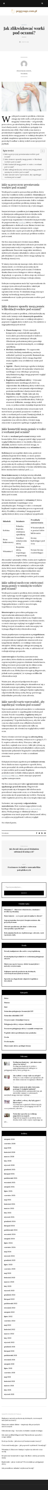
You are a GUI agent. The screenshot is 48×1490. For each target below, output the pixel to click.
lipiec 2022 (8, 1316)
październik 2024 (10, 1230)
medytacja (6, 775)
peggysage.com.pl (24, 71)
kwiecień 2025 (9, 1204)
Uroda (24, 24)
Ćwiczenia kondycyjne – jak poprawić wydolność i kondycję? (24, 1445)
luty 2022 (7, 1338)
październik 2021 (10, 1355)
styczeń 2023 (9, 1291)
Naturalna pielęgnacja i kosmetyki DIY (18, 1011)
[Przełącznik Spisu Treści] (41, 151)
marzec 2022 (9, 1334)
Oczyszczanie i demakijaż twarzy (16, 1020)
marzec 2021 (9, 1386)
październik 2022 (10, 1303)
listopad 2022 (9, 1299)
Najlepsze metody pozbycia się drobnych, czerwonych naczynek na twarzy (20, 972)
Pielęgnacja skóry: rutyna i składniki (18, 1024)
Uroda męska (9, 1042)
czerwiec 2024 (9, 1247)
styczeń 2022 (9, 1342)
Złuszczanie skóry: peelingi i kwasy (17, 1046)
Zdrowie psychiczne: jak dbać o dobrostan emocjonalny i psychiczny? (20, 928)
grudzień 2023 (9, 1260)
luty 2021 (7, 1390)
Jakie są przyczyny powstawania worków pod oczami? (21, 155)
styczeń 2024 (9, 1256)
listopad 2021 (9, 1351)
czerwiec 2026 (9, 1144)
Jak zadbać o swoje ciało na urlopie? (27, 1076)
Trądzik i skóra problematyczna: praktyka (20, 1033)
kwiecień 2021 (9, 1381)
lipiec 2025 (8, 1191)
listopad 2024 (9, 1226)
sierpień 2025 (9, 1187)
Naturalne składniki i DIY (13, 1016)
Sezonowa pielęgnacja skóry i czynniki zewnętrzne (23, 1029)
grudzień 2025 (9, 1170)
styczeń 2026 (9, 1165)
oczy (31, 469)
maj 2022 (7, 1325)
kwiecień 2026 (9, 1152)
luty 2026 (7, 1161)
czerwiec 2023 (9, 1269)
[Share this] (36, 833)
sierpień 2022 (9, 1312)
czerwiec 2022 (9, 1321)
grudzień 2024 (9, 1221)
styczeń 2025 (9, 1217)
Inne (5, 1007)
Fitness (7, 1003)
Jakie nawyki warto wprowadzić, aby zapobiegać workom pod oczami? (23, 176)
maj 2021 (7, 1377)
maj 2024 (7, 1252)
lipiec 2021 (8, 1368)
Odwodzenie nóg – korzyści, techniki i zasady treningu (22, 1431)
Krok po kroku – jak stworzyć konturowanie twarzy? (21, 1441)
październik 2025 (10, 1178)
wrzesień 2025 (9, 1182)
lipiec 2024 (8, 1243)
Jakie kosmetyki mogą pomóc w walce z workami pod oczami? (23, 165)
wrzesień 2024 (9, 1234)
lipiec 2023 (8, 1265)
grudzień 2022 (9, 1295)
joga (16, 775)
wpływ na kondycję (33, 809)
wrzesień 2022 (9, 1308)
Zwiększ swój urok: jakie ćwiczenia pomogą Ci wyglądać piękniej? (26, 1088)
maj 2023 (7, 1273)
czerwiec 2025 (9, 1195)
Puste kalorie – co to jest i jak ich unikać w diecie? (23, 916)
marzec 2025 (9, 1208)
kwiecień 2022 (9, 1329)
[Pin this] (45, 833)
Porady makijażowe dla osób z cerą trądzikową (22, 951)
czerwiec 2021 (9, 1373)
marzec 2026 (9, 1157)
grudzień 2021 (9, 1347)
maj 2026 (7, 1148)
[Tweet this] (39, 833)
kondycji (22, 222)
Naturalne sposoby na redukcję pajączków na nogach (25, 1115)
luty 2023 (7, 1286)
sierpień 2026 (9, 1139)
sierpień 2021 (9, 1364)
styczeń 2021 (9, 1394)
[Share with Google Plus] (42, 833)
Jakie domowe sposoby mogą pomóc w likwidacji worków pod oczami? (23, 160)
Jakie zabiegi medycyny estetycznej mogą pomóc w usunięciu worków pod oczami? (24, 171)
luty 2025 (7, 1213)
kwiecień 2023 (9, 1278)
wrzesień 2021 (9, 1360)
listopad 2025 (9, 1174)
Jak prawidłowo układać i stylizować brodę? (18, 1468)
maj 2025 (7, 1200)
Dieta (6, 998)
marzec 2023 (9, 1282)
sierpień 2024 (9, 1239)
